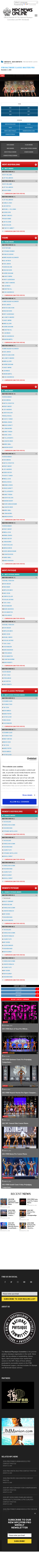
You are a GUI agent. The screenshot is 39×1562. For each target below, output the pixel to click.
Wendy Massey (7, 406)
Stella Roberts (7, 438)
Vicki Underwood (8, 292)
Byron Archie (7, 615)
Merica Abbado (7, 397)
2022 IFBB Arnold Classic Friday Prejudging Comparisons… (17, 1186)
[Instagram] (18, 1282)
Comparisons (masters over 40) (14, 193)
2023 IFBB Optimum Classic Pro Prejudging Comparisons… (16, 1061)
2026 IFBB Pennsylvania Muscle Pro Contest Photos (13, 1202)
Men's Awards (10, 148)
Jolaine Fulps (6, 850)
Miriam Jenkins (7, 422)
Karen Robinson (7, 560)
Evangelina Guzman (8, 825)
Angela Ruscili (7, 416)
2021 (29, 107)
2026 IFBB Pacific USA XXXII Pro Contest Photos (18, 1479)
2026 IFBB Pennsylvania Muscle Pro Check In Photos (20, 1510)
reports (27, 995)
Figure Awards (29, 144)
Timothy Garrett (8, 228)
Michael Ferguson (8, 580)
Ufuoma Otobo (7, 704)
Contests (7, 62)
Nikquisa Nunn (7, 270)
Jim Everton (6, 206)
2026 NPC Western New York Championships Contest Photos (20, 1489)
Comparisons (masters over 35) (14, 295)
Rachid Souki (6, 742)
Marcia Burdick (7, 516)
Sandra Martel (7, 339)
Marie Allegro (7, 323)
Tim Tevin (5, 707)
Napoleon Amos (7, 590)
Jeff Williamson (7, 178)
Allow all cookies (19, 802)
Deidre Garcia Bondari (9, 504)
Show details (27, 795)
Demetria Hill (7, 289)
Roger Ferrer (6, 190)
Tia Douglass (6, 822)
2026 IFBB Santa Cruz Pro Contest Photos (32, 1201)
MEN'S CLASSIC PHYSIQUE (10, 131)
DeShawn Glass (7, 701)
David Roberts (7, 662)
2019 (29, 111)
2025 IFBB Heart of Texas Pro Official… (15, 1029)
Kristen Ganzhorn (8, 308)
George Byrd (6, 212)
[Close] (35, 1513)
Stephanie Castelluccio (9, 831)
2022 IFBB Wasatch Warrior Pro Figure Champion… (19, 1093)
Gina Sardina (6, 400)
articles (27, 992)
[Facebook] (5, 1282)
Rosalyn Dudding (7, 254)
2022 (10, 107)
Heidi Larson (6, 264)
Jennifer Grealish (8, 911)
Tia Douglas (6, 898)
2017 (29, 114)
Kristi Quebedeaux (8, 279)
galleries (26, 989)
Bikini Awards (10, 144)
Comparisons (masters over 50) (14, 231)
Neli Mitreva (6, 260)
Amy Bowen (6, 914)
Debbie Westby (7, 472)
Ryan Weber (6, 587)
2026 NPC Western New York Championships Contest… (28, 1214)
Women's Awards (28, 152)
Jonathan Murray (8, 659)
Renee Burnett (7, 425)
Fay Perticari (6, 248)
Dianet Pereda (7, 431)
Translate (32, 5)
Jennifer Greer (7, 441)
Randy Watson (7, 739)
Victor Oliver (6, 717)
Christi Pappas (7, 276)
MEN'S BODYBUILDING (10, 124)
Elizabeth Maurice (8, 282)
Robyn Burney (7, 875)
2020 (10, 111)
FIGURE (28, 124)
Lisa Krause (6, 286)
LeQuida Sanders (7, 920)
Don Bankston (7, 612)
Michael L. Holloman (9, 209)
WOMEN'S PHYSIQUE (10, 134)
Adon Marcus (6, 710)
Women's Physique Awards (10, 155)
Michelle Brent (7, 856)
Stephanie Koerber (8, 251)
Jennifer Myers (7, 554)
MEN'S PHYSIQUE (29, 127)
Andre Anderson (8, 609)
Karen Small (6, 444)
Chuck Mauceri (7, 606)
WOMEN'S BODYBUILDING (29, 131)
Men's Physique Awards (10, 152)
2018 (10, 114)
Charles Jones (7, 203)
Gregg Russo (6, 720)
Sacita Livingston (8, 403)
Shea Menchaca (7, 828)
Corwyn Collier (7, 596)
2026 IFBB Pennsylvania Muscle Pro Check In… (31, 1225)
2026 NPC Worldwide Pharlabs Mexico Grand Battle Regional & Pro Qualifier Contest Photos (18, 1499)
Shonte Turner (7, 419)
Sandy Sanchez (7, 215)
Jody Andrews (7, 409)
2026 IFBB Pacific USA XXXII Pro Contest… (11, 1213)
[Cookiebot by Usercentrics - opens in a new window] (28, 759)
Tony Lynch (6, 602)
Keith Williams (7, 175)
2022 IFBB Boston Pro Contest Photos (14, 1154)
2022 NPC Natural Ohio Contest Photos (15, 1123)
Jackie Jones (6, 435)
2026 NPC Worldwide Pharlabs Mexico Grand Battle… (13, 1225)
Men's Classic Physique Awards (29, 148)
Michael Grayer (7, 637)
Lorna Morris (7, 428)
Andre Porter (6, 714)
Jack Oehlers (6, 225)
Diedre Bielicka (7, 267)
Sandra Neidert (7, 447)
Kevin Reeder (6, 584)
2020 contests (17, 62)
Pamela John (6, 479)
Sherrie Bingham (7, 273)
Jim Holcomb (6, 222)
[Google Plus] (24, 1282)
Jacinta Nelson (7, 412)
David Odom (6, 593)
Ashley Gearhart (7, 901)
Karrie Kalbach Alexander (10, 257)
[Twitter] (11, 1282)
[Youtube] (31, 1282)
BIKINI (10, 127)
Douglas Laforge (7, 599)
